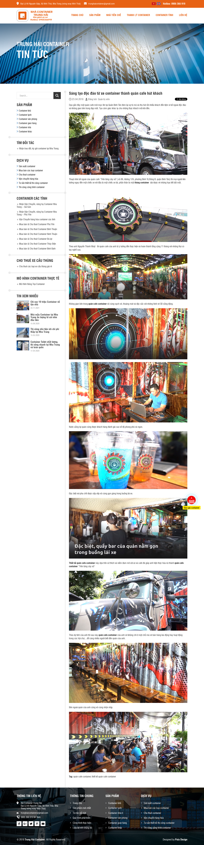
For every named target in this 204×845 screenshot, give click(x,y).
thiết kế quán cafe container (104, 776)
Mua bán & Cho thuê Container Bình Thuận (38, 229)
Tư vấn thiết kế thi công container (33, 182)
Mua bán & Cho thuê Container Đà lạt (35, 238)
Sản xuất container (27, 166)
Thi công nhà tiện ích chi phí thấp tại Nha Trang (45, 330)
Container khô (25, 110)
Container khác (25, 131)
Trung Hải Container (35, 839)
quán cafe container (82, 776)
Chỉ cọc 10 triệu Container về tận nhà (45, 303)
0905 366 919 (178, 3)
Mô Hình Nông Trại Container (32, 283)
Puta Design (181, 839)
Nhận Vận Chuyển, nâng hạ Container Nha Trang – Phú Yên (37, 213)
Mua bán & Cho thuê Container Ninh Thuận (38, 233)
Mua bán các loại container (31, 170)
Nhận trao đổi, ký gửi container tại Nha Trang (39, 148)
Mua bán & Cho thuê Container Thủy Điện (37, 243)
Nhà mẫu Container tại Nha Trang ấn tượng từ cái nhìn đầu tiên (44, 317)
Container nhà (25, 127)
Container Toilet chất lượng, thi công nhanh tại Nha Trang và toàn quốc (45, 344)
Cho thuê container (27, 174)
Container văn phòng (28, 118)
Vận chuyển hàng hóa (28, 178)
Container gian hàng (27, 123)
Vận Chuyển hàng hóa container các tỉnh (37, 219)
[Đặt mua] (188, 489)
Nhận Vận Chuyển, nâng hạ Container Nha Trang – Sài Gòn (37, 205)
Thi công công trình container (32, 187)
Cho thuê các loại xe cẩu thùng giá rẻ (35, 266)
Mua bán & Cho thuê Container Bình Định (37, 248)
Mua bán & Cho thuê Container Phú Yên (36, 224)
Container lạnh (25, 114)
